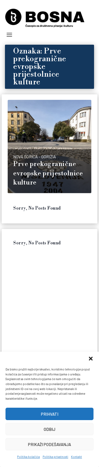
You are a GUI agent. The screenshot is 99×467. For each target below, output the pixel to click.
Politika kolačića (28, 456)
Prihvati (49, 414)
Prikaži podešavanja (49, 444)
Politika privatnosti (55, 456)
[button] (91, 358)
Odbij (49, 429)
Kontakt (76, 456)
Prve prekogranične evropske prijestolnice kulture (48, 173)
